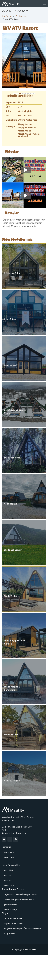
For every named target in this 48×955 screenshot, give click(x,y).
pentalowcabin (10, 904)
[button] (20, 93)
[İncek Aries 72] (24, 358)
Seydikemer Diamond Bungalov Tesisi (20, 894)
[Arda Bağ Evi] (24, 496)
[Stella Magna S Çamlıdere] (24, 681)
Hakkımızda (9, 852)
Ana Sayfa (6, 16)
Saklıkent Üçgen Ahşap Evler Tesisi (19, 899)
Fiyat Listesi (9, 857)
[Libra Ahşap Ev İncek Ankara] (24, 634)
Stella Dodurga (10, 909)
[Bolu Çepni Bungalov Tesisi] (24, 404)
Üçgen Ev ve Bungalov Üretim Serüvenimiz (22, 928)
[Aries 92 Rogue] (24, 773)
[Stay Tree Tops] (24, 450)
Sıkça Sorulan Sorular (13, 918)
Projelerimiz (21, 16)
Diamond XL (9, 885)
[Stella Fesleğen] (24, 588)
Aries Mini (8, 870)
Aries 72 (7, 875)
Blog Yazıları (9, 934)
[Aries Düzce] (24, 311)
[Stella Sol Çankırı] (24, 542)
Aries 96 (7, 880)
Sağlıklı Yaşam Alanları (13, 923)
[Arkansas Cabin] (24, 265)
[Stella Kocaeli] (24, 727)
